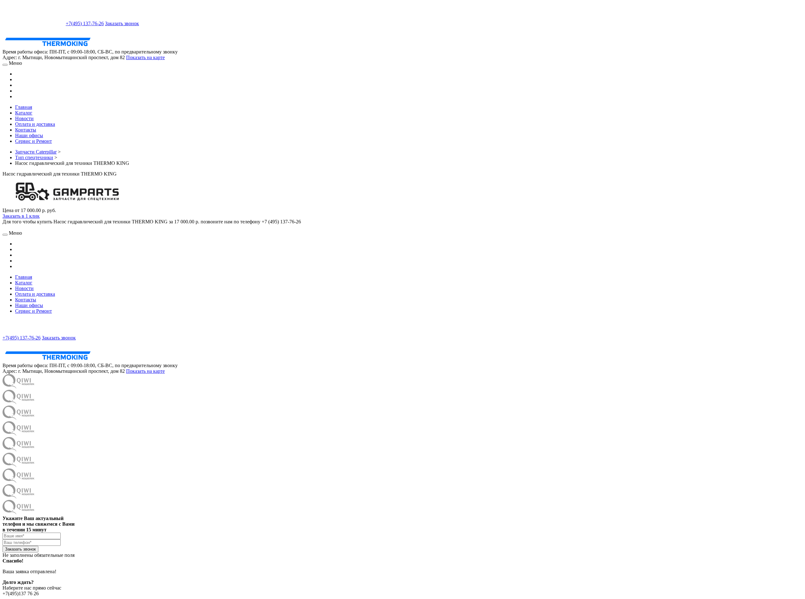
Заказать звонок (122, 23)
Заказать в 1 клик (21, 216)
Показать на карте (145, 57)
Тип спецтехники (34, 157)
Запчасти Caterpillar (36, 151)
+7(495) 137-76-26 (85, 23)
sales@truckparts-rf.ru (33, 23)
